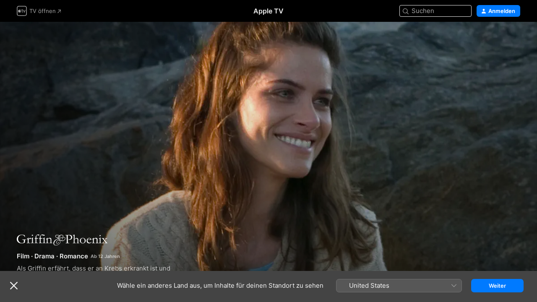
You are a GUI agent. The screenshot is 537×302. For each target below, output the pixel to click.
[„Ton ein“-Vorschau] (514, 38)
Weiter (497, 285)
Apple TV (268, 11)
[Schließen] (14, 285)
